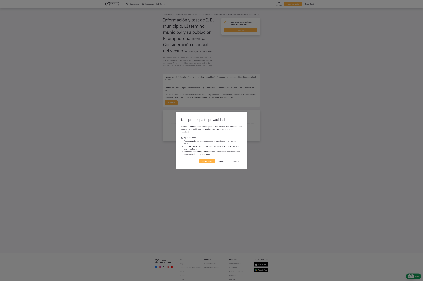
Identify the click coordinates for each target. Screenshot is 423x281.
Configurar (222, 161)
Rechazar (236, 161)
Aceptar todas (207, 161)
